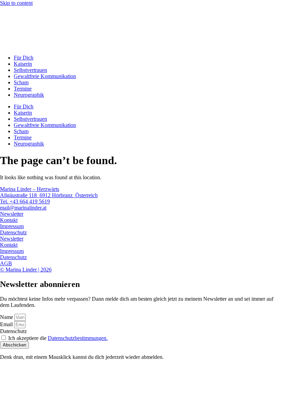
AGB (6, 263)
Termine (23, 89)
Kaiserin (23, 64)
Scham (21, 82)
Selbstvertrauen (30, 70)
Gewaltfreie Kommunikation (45, 76)
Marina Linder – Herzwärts (29, 189)
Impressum (12, 226)
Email (7, 324)
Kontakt (9, 220)
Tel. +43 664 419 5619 (25, 201)
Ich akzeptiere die (58, 338)
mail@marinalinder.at (23, 208)
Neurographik (29, 95)
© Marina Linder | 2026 (26, 270)
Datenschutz (13, 232)
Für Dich (23, 58)
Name (7, 317)
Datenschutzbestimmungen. (78, 338)
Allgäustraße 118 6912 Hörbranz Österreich (49, 195)
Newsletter (11, 214)
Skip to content (16, 3)
